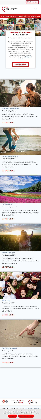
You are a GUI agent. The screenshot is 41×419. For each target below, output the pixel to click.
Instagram (28, 57)
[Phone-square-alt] (6, 401)
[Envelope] (3, 401)
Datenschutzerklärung (26, 416)
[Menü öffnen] (35, 9)
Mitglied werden (32, 2)
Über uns (14, 400)
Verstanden (12, 416)
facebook (20, 59)
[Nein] (39, 414)
